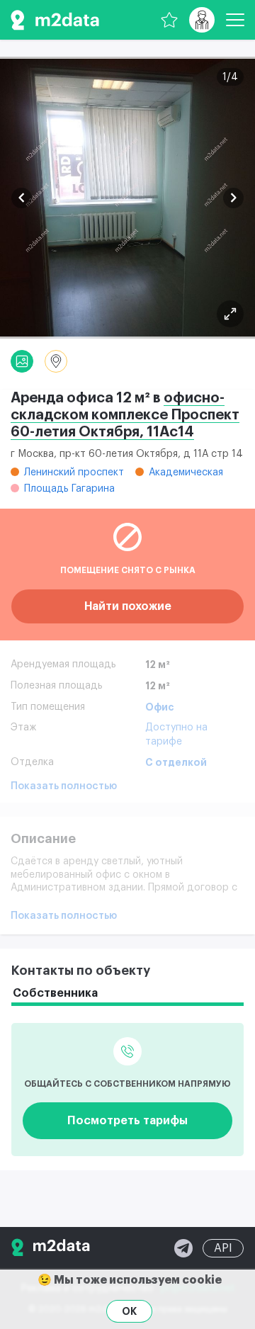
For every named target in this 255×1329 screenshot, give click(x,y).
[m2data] (55, 20)
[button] (21, 198)
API (223, 1248)
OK (129, 1311)
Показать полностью (64, 786)
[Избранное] (169, 20)
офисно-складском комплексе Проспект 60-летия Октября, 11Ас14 (125, 415)
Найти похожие (127, 606)
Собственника (55, 993)
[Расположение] (56, 361)
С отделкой (176, 762)
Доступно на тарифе (176, 735)
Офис (159, 707)
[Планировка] (230, 313)
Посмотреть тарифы (127, 1120)
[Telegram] (183, 1248)
